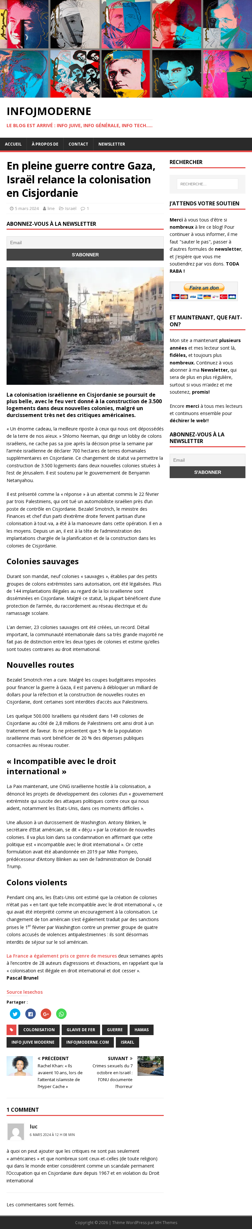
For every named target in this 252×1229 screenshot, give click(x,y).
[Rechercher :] (208, 184)
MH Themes (166, 1222)
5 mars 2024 (27, 208)
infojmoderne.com (87, 1042)
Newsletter (111, 144)
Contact (78, 144)
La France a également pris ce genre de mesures (62, 956)
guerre (115, 1029)
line (51, 208)
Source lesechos (25, 992)
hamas (142, 1029)
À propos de (45, 144)
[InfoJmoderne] (126, 94)
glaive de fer (81, 1029)
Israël (70, 208)
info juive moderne (32, 1042)
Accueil (13, 144)
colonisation (39, 1029)
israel (127, 1042)
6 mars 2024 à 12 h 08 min (52, 1134)
